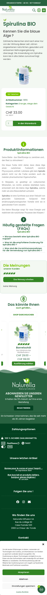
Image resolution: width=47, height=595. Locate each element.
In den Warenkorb (27, 123)
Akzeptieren (23, 572)
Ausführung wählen (23, 363)
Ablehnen (23, 579)
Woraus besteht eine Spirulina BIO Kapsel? (21, 237)
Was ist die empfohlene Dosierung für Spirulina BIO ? (23, 243)
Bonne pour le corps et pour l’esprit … (23, 468)
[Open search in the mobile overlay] (33, 10)
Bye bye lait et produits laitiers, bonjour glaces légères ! (23, 476)
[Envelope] (29, 502)
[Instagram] (23, 502)
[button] (43, 544)
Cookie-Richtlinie (22, 592)
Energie (22, 103)
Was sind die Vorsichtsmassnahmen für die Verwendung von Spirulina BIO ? (22, 249)
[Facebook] (18, 502)
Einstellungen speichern (23, 586)
